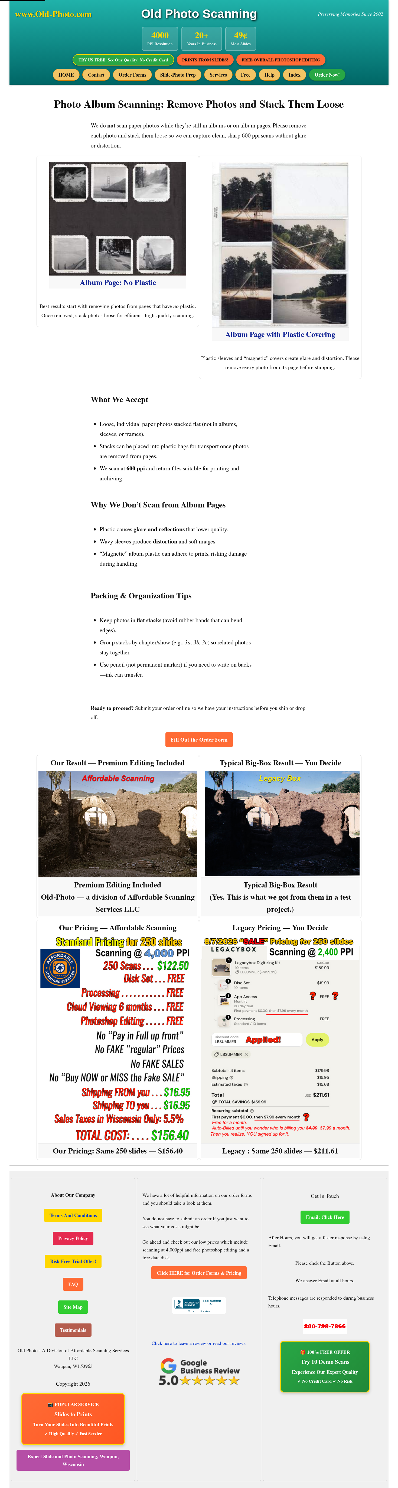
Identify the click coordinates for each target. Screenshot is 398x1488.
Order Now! (327, 74)
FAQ (73, 1284)
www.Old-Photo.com (53, 13)
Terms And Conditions (73, 1215)
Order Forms (132, 74)
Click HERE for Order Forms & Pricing (199, 1272)
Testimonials (73, 1329)
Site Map (73, 1306)
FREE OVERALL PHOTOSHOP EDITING (281, 60)
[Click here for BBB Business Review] (199, 1311)
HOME (66, 74)
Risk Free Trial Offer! (73, 1261)
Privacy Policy (73, 1238)
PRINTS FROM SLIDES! (205, 60)
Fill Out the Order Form (199, 739)
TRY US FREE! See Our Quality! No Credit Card (123, 60)
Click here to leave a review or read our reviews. (199, 1343)
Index (295, 74)
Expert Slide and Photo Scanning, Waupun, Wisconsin (73, 1460)
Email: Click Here (325, 1217)
